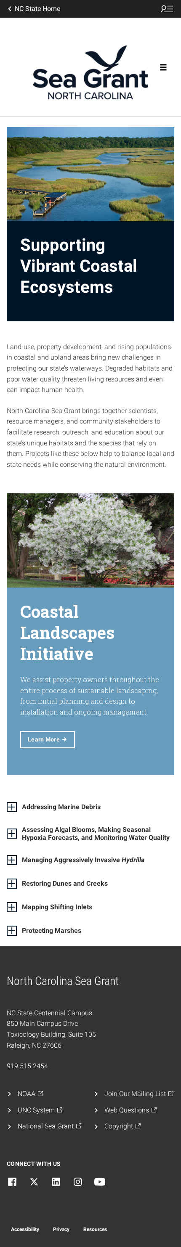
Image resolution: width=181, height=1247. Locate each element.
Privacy (61, 1229)
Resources (95, 1229)
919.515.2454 (27, 1066)
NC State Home (37, 9)
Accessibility (25, 1229)
